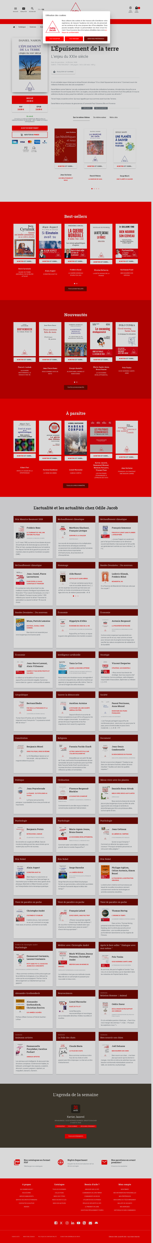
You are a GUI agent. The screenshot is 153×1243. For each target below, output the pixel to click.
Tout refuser (74, 39)
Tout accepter (54, 39)
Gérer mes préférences (95, 39)
